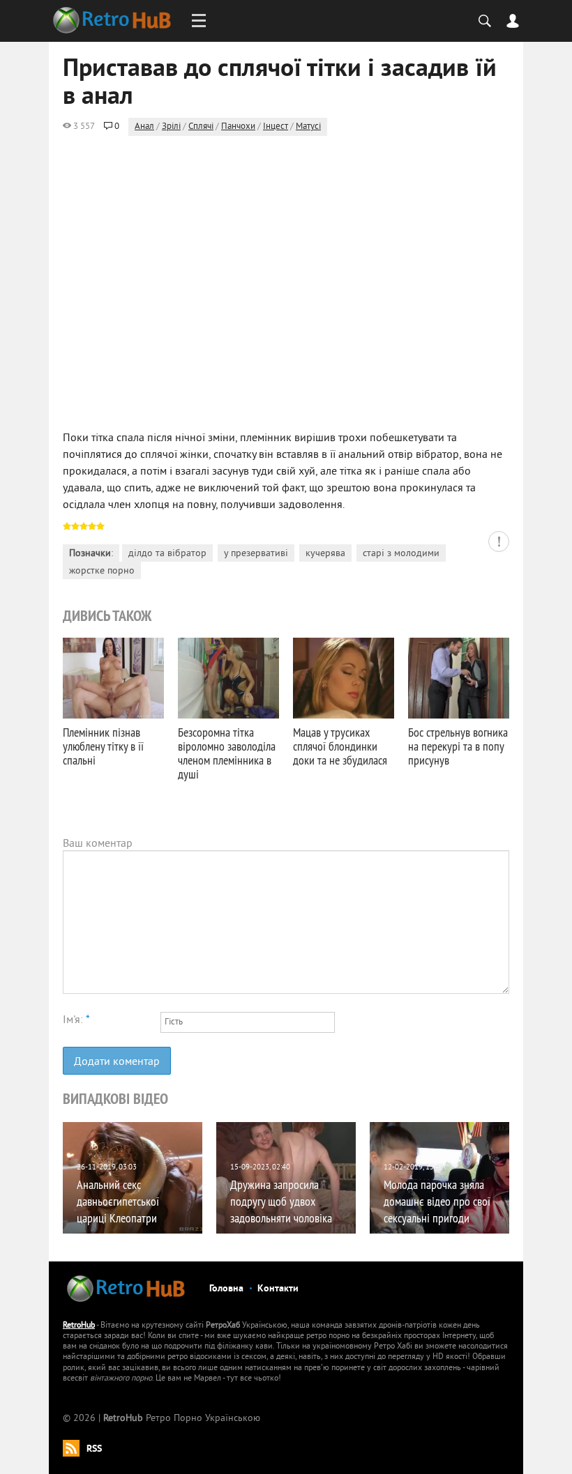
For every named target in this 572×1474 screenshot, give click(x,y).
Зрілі (171, 126)
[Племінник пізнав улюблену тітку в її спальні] (113, 678)
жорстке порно (102, 571)
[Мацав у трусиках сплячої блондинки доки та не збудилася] (343, 678)
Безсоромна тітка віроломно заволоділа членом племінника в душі (227, 753)
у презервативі (256, 554)
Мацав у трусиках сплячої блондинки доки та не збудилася (340, 746)
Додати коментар (117, 1062)
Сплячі (200, 126)
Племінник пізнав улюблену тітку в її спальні (103, 746)
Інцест (275, 126)
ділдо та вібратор (167, 554)
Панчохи (238, 126)
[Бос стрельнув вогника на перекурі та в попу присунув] (458, 678)
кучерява (325, 554)
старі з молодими (401, 554)
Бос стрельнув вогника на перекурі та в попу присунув (458, 746)
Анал (144, 126)
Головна (226, 1289)
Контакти (278, 1289)
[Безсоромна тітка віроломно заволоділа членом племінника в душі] (228, 678)
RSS (94, 1449)
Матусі (308, 126)
